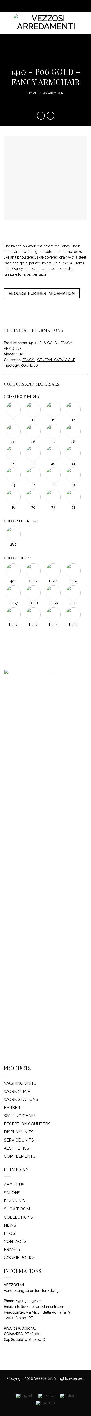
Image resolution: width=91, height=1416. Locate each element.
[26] (34, 431)
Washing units (20, 1083)
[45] (73, 475)
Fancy (28, 360)
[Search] (85, 23)
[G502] (34, 570)
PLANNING (14, 1201)
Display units (19, 1132)
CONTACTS (15, 1241)
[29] (14, 453)
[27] (54, 431)
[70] (34, 496)
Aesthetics (16, 1148)
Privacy (12, 1249)
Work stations (21, 1099)
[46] (14, 496)
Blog (9, 1233)
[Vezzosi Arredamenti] (46, 23)
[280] (13, 533)
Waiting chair (19, 1115)
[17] (73, 409)
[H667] (14, 592)
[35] (34, 453)
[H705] (73, 614)
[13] (34, 409)
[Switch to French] (47, 1395)
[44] (54, 475)
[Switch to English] (24, 1395)
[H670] (73, 592)
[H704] (54, 614)
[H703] (34, 614)
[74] (73, 496)
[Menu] (7, 23)
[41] (73, 453)
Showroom (17, 1209)
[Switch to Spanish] (45, 1402)
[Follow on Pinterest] (50, 6)
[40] (54, 453)
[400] (14, 570)
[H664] (73, 570)
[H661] (54, 570)
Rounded (29, 365)
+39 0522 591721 (29, 1301)
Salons (12, 1192)
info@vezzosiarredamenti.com (39, 1306)
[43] (34, 475)
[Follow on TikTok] (45, 6)
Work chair (53, 93)
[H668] (34, 592)
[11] (14, 409)
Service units (19, 1140)
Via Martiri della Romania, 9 (48, 1312)
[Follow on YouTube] (55, 6)
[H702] (14, 614)
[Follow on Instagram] (40, 6)
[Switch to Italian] (68, 1395)
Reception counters (27, 1123)
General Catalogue (56, 360)
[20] (14, 431)
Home (32, 93)
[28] (73, 431)
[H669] (54, 592)
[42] (14, 475)
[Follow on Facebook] (35, 6)
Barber (12, 1107)
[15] (54, 409)
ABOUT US (14, 1184)
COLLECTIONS (18, 1217)
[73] (54, 496)
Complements (19, 1156)
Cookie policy (19, 1257)
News (10, 1225)
